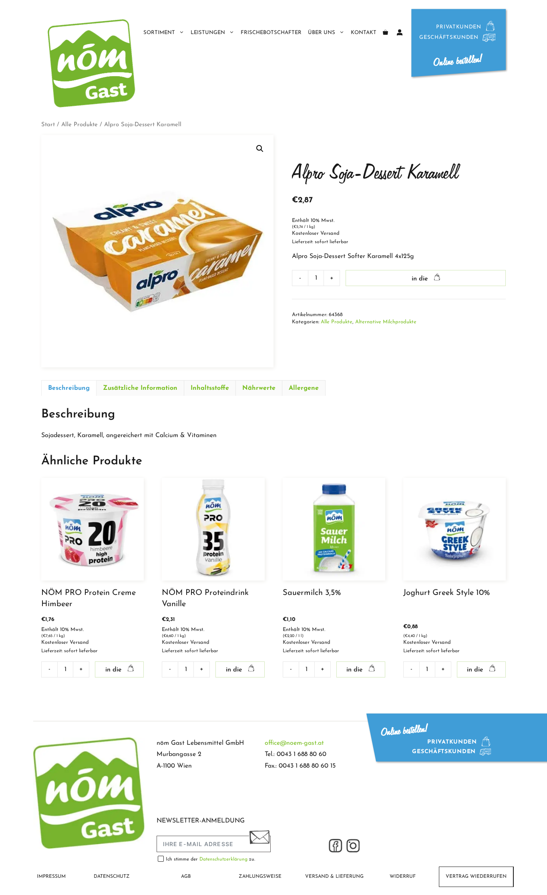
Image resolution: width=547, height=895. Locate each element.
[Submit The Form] (259, 839)
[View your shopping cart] (385, 33)
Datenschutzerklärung (224, 859)
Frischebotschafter (271, 32)
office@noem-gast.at (294, 743)
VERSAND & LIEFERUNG (334, 876)
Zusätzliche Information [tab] (140, 388)
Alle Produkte (79, 125)
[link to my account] (399, 33)
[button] (260, 148)
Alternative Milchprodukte (385, 322)
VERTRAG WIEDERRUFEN (476, 876)
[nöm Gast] (92, 63)
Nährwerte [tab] (259, 388)
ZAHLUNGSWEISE (260, 876)
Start (48, 125)
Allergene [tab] (304, 388)
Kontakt (363, 32)
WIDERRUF (403, 876)
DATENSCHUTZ (112, 876)
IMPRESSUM (51, 876)
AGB (186, 876)
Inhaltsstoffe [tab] (210, 388)
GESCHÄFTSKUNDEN (449, 37)
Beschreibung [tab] (69, 388)
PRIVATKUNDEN (458, 27)
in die (420, 279)
